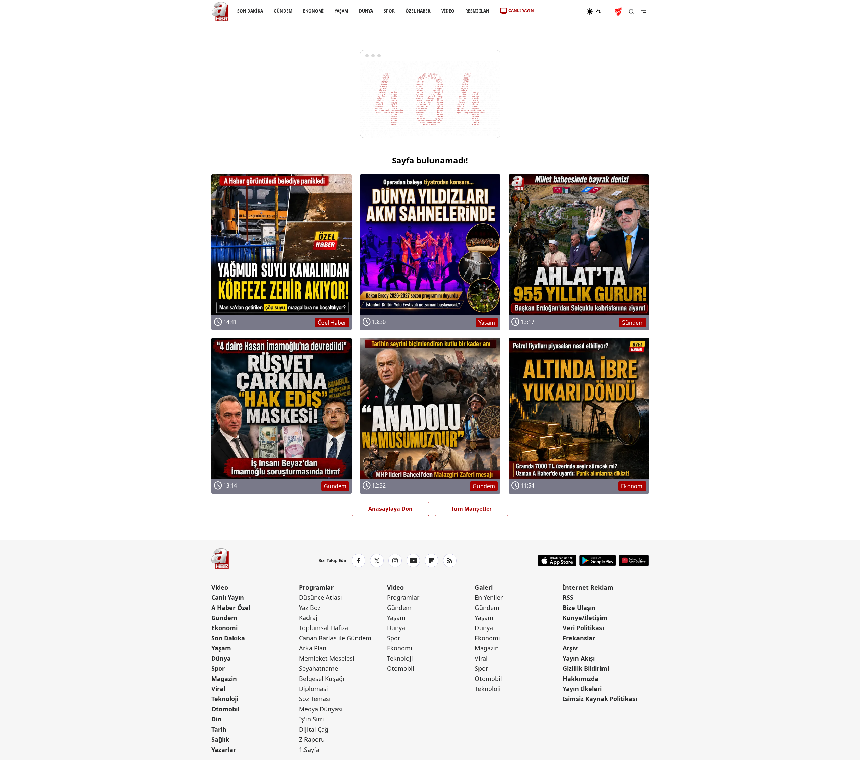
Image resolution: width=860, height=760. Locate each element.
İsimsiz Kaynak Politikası (600, 699)
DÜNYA (366, 11)
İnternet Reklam (588, 587)
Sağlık (220, 739)
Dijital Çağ (313, 729)
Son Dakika (228, 638)
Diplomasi (313, 689)
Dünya (221, 658)
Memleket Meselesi (326, 658)
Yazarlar (223, 749)
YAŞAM (341, 11)
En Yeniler (489, 597)
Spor (218, 668)
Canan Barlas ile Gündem (335, 638)
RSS (568, 597)
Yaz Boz (309, 607)
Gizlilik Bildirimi (586, 668)
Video (219, 587)
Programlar (316, 587)
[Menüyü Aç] (643, 11)
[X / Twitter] (377, 560)
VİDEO (447, 11)
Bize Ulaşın (579, 607)
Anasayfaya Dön (390, 509)
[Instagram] (395, 560)
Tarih (218, 729)
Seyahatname (318, 668)
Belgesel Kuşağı (321, 678)
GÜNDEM (282, 11)
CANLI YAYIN (521, 11)
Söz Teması (315, 699)
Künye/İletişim (585, 618)
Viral (218, 689)
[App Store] (557, 560)
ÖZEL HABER (418, 11)
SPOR (389, 11)
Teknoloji (224, 699)
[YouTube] (413, 560)
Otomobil (225, 709)
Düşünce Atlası (320, 597)
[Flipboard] (431, 560)
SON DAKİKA (250, 11)
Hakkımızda (580, 678)
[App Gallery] (634, 560)
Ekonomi (224, 628)
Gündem (224, 618)
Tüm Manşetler (471, 509)
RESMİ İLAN (477, 11)
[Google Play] (597, 560)
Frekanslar (579, 638)
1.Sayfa (309, 749)
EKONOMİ (313, 11)
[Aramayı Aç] (631, 11)
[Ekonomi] (560, 11)
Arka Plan (312, 648)
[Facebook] (358, 560)
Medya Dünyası (321, 709)
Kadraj (308, 618)
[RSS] (450, 560)
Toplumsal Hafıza (323, 628)
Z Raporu (312, 739)
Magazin (224, 678)
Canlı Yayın (227, 597)
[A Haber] (220, 11)
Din (216, 719)
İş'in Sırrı (311, 719)
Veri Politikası (583, 628)
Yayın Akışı (579, 658)
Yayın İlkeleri (582, 689)
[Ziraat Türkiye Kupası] (619, 11)
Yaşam (221, 648)
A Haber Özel (230, 607)
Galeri (484, 587)
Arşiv (570, 648)
